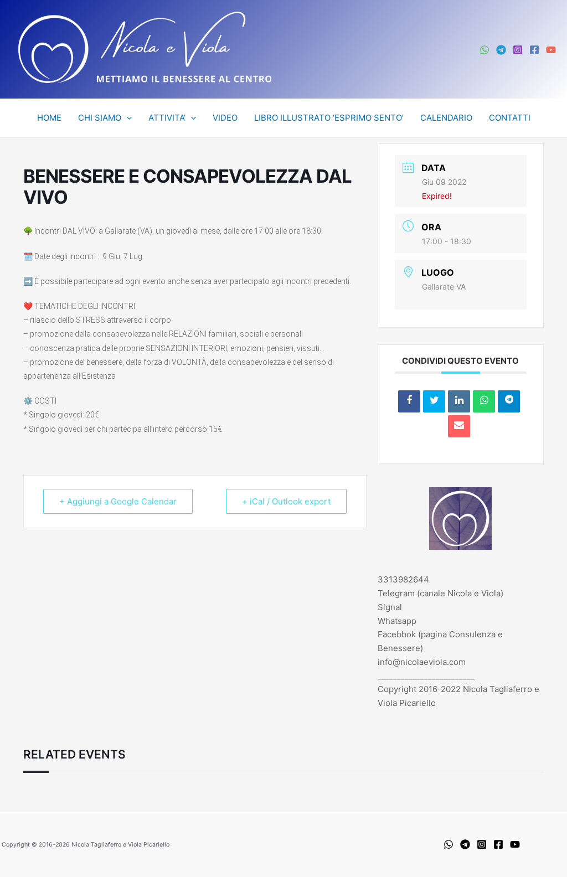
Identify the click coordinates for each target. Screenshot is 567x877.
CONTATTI (509, 117)
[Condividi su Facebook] (409, 401)
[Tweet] (434, 401)
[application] (126, 118)
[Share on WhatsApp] (484, 401)
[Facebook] (534, 50)
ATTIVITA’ (166, 117)
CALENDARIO (446, 117)
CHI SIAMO (99, 117)
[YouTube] (551, 50)
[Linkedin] (459, 401)
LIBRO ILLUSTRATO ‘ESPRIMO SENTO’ (329, 117)
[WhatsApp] (484, 50)
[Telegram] (501, 50)
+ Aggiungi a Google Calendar (118, 501)
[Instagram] (518, 50)
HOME (49, 117)
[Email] (459, 426)
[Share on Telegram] (509, 401)
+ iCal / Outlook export (286, 501)
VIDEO (225, 117)
